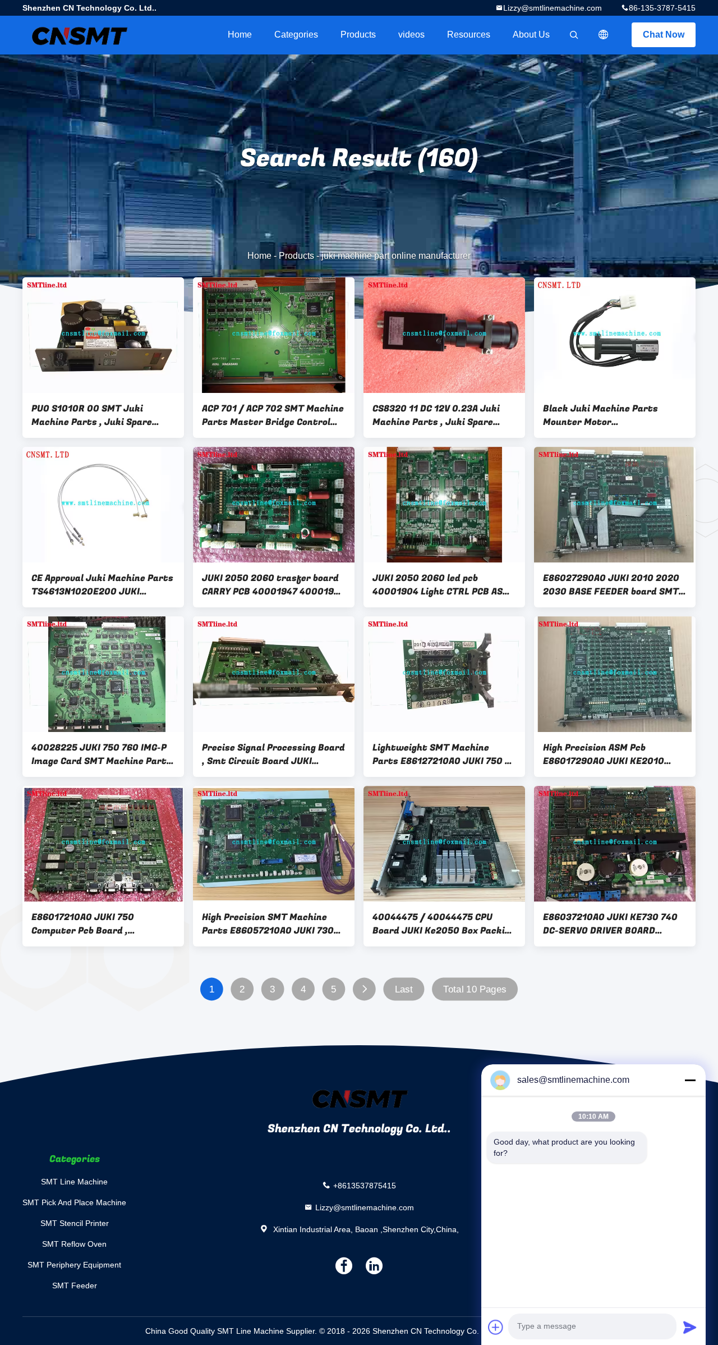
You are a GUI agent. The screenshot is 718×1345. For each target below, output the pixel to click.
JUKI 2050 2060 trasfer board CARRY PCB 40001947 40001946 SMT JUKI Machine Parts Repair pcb (273, 584)
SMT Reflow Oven (74, 1243)
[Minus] (690, 1080)
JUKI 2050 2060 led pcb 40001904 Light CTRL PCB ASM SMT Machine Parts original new (441, 584)
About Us (531, 34)
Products (358, 34)
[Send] (690, 1327)
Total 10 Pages (474, 989)
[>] (364, 989)
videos (411, 34)
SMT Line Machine (74, 1181)
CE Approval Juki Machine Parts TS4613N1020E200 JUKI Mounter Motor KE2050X (102, 584)
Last (404, 989)
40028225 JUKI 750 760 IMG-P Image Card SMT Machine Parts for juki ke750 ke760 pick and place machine (101, 754)
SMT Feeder (74, 1285)
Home (240, 34)
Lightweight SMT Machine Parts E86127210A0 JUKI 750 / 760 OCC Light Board (441, 754)
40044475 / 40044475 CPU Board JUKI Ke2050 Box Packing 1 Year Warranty (444, 924)
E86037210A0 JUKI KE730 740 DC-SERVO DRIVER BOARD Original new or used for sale (610, 924)
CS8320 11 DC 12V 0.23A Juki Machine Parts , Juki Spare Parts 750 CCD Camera (436, 415)
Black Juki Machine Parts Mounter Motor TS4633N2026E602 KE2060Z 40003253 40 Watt (608, 415)
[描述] (603, 35)
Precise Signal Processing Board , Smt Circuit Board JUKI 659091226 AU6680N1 (273, 754)
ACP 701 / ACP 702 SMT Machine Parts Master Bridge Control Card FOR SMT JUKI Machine (273, 415)
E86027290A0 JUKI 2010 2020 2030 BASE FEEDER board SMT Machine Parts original (611, 584)
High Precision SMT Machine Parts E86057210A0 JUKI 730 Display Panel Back (268, 924)
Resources (468, 34)
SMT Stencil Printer (74, 1223)
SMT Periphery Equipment (74, 1264)
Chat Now (663, 34)
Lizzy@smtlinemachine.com (552, 7)
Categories (296, 34)
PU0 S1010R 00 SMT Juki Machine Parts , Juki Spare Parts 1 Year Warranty (91, 415)
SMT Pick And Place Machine (74, 1202)
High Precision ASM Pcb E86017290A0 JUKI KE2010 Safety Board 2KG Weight (603, 754)
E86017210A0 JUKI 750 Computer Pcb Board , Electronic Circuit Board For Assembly (94, 924)
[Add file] (496, 1327)
